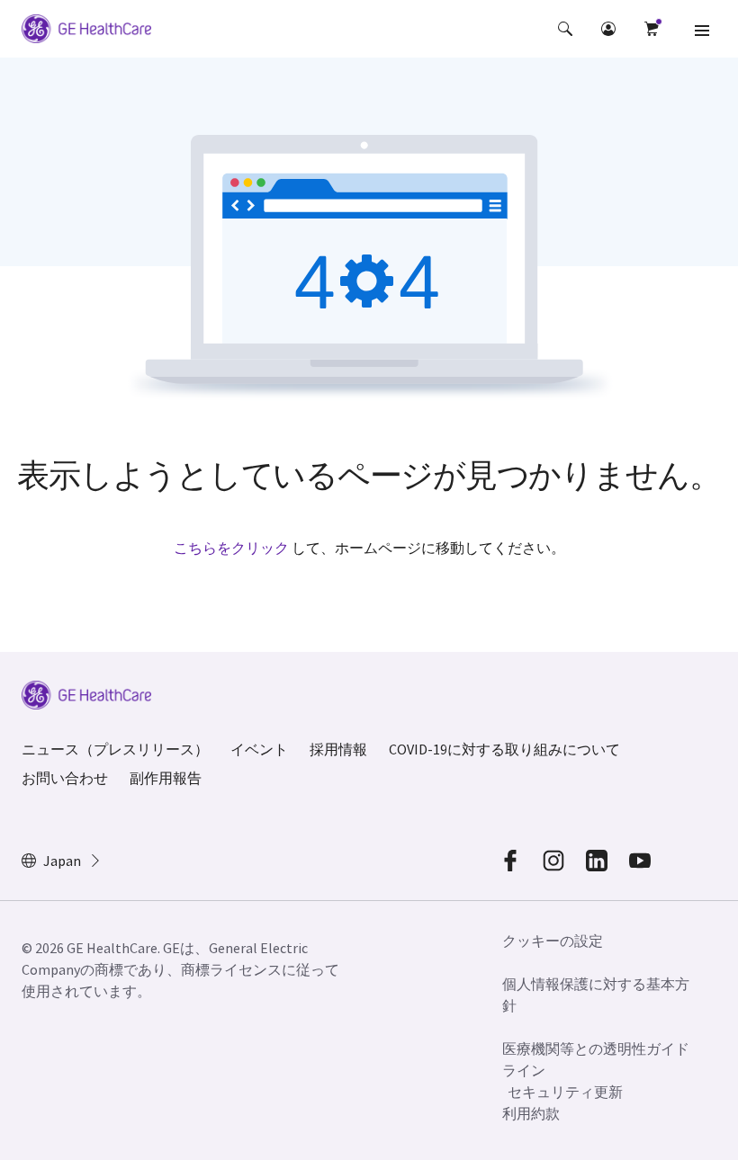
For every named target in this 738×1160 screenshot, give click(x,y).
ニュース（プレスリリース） (115, 749)
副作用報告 (166, 778)
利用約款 (531, 1113)
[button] (565, 29)
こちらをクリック (231, 548)
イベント (259, 749)
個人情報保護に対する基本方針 (595, 994)
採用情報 (338, 749)
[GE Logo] (86, 31)
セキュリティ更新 (565, 1092)
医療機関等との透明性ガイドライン (595, 1059)
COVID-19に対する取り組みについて (504, 749)
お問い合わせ (65, 778)
